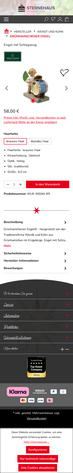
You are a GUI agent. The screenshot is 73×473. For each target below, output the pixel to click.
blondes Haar (40, 141)
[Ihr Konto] (60, 19)
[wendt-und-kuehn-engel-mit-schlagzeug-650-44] (36, 85)
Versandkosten (36, 418)
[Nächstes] (66, 86)
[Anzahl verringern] (8, 184)
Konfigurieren (37, 450)
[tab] (35, 234)
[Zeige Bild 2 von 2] (39, 100)
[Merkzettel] (53, 19)
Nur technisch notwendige (38, 459)
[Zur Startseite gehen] (36, 7)
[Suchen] (46, 19)
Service (8, 304)
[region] (36, 85)
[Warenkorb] (66, 19)
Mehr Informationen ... (36, 442)
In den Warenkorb (48, 184)
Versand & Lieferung (17, 337)
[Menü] (6, 19)
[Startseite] (6, 32)
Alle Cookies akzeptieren (38, 468)
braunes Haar (15, 141)
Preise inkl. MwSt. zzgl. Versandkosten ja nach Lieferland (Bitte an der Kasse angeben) (35, 120)
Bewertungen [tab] (13, 268)
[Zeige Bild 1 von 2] (33, 100)
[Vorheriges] (6, 86)
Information (11, 315)
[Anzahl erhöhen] (21, 184)
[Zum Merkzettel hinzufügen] (64, 73)
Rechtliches (11, 326)
